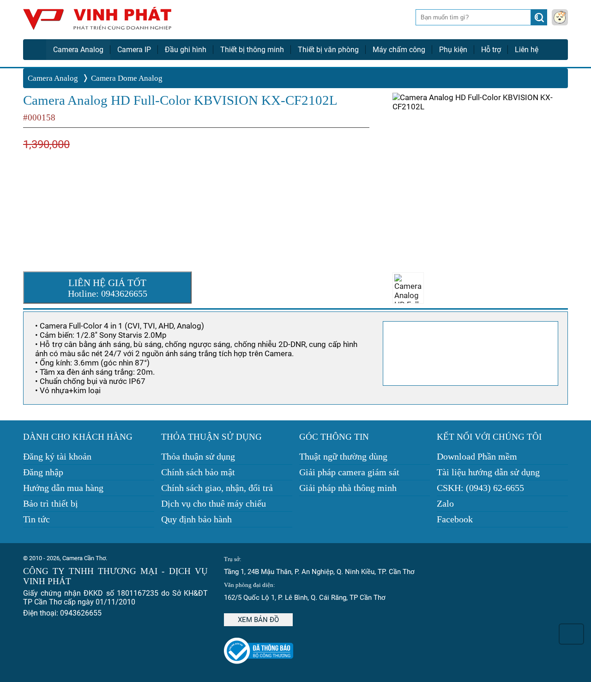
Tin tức (36, 519)
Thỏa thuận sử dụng (198, 456)
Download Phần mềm (477, 456)
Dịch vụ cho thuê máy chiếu (213, 503)
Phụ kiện (453, 49)
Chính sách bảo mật (198, 472)
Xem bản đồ (258, 620)
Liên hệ (526, 49)
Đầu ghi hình (185, 49)
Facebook (455, 519)
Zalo (445, 503)
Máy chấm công (399, 49)
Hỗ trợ (491, 49)
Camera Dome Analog (127, 78)
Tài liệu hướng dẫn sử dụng (488, 472)
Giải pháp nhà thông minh (348, 488)
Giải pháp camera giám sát (349, 472)
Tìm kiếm (540, 19)
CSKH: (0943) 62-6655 (480, 488)
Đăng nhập (43, 472)
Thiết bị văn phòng (328, 49)
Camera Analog (78, 49)
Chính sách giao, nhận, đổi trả (217, 488)
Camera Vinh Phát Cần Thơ (97, 22)
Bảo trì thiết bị (50, 503)
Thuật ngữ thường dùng (343, 456)
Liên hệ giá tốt (107, 288)
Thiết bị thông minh (252, 49)
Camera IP (134, 49)
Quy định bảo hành (196, 519)
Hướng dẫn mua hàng (63, 488)
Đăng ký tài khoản (57, 456)
